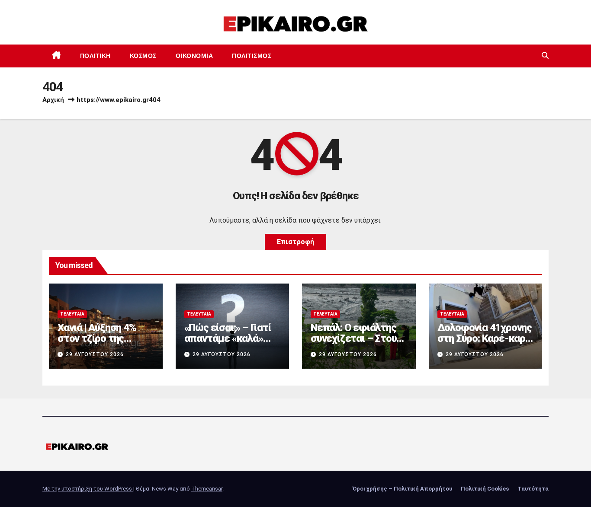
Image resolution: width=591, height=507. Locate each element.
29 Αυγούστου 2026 (95, 354)
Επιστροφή (295, 242)
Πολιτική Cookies (485, 488)
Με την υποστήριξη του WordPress (87, 488)
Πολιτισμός (251, 56)
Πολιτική (95, 56)
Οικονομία (194, 56)
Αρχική (53, 100)
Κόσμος (143, 56)
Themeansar (206, 488)
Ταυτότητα (533, 488)
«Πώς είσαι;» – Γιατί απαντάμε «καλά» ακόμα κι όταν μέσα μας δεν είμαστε (228, 344)
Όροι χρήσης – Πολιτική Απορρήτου (402, 488)
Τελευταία (72, 314)
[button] (545, 55)
